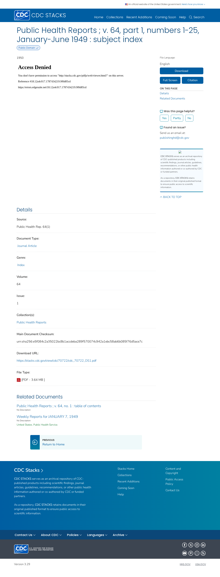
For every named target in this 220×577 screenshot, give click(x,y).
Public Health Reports (31, 322)
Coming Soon (165, 17)
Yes (164, 118)
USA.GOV (200, 564)
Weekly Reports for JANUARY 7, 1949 (47, 416)
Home (98, 17)
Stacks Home (126, 469)
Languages (95, 535)
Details (164, 93)
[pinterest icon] (191, 553)
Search (199, 17)
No (189, 118)
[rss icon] (203, 553)
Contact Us (172, 490)
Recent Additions (139, 17)
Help (182, 17)
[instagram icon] (197, 545)
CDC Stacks (27, 470)
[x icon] (191, 545)
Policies (73, 535)
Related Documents (172, 98)
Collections (114, 17)
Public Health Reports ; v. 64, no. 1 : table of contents (59, 406)
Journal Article (27, 246)
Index (21, 265)
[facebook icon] (184, 545)
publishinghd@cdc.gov (174, 138)
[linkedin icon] (203, 545)
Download (181, 71)
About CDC (49, 535)
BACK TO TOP (172, 197)
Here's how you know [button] (193, 4)
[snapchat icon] (197, 553)
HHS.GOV (185, 564)
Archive (118, 535)
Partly (177, 118)
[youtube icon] (184, 553)
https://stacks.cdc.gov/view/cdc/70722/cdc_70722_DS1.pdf (56, 361)
